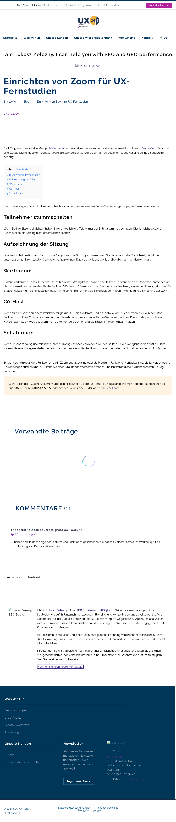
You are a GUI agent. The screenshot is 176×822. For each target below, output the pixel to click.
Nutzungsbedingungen (88, 810)
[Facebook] (5, 411)
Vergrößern (149, 148)
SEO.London (115, 757)
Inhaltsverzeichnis (108, 808)
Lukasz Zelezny (57, 610)
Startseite (10, 37)
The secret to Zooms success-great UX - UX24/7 (46, 530)
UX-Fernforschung (59, 148)
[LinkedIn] (132, 5)
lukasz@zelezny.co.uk (78, 5)
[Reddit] (31, 411)
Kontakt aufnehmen (159, 5)
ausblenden (23, 169)
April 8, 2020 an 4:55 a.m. (24, 534)
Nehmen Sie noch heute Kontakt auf (60, 666)
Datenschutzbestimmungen (74, 808)
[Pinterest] (16, 411)
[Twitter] (11, 411)
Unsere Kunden (57, 37)
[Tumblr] (21, 411)
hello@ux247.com (108, 388)
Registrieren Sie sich (79, 781)
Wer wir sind (126, 37)
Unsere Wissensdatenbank (93, 37)
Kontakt (147, 37)
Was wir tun (32, 37)
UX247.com (107, 610)
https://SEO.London (108, 5)
